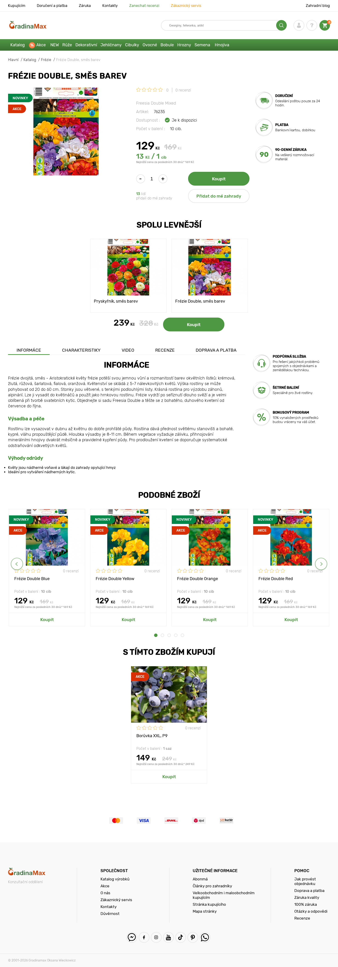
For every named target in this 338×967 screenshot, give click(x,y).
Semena (202, 44)
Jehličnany (111, 44)
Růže (67, 44)
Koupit (219, 178)
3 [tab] (169, 635)
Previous (17, 564)
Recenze (165, 350)
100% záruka (305, 904)
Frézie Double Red (275, 578)
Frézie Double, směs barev (200, 301)
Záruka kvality (306, 897)
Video (128, 350)
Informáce (29, 350)
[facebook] (144, 937)
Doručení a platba (52, 5)
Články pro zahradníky (212, 886)
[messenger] (131, 937)
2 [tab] (162, 635)
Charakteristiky (81, 350)
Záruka (85, 5)
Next (321, 564)
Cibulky (132, 44)
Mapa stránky (205, 911)
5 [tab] (182, 635)
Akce (41, 44)
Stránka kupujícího (209, 904)
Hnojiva (222, 44)
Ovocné (150, 44)
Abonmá (200, 879)
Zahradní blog (318, 5)
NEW (54, 44)
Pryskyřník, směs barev (116, 301)
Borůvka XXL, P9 (152, 735)
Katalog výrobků (114, 879)
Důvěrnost (110, 913)
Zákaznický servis (186, 5)
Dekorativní (86, 44)
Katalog (17, 44)
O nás (105, 893)
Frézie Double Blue (32, 578)
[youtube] (168, 937)
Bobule (167, 44)
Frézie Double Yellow (115, 578)
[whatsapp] (205, 937)
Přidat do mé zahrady (218, 196)
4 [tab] (176, 635)
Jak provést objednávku (305, 881)
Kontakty (110, 5)
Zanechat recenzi (144, 5)
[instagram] (156, 937)
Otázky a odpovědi (310, 911)
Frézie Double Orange (197, 578)
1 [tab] (156, 635)
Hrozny (184, 44)
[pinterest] (192, 937)
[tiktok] (180, 937)
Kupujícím (16, 5)
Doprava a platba (216, 350)
